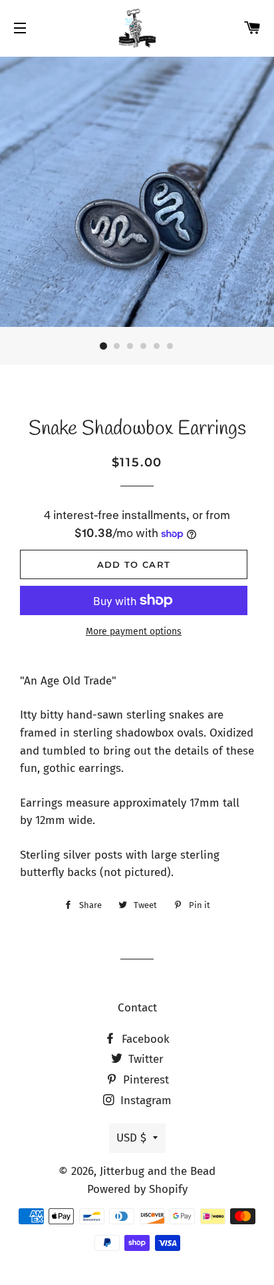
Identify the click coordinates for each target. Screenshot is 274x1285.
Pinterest (144, 1080)
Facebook (144, 1039)
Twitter (144, 1059)
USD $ (131, 1138)
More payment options (134, 631)
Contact (137, 1008)
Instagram (144, 1101)
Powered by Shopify (137, 1189)
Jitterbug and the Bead (157, 1171)
